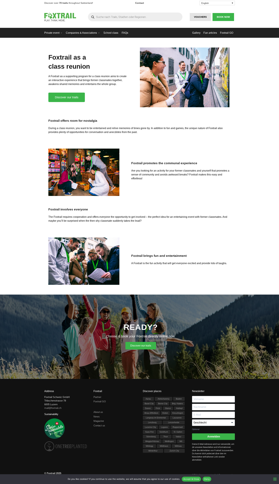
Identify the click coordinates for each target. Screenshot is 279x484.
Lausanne (177, 418)
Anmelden (213, 436)
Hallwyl (179, 408)
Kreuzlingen (177, 413)
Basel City (149, 403)
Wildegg (149, 446)
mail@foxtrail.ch (52, 408)
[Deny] (275, 479)
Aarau (148, 399)
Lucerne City (150, 427)
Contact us (99, 425)
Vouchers (200, 17)
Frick (158, 408)
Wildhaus (164, 446)
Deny (207, 479)
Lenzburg (152, 422)
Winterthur (152, 451)
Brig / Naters (177, 403)
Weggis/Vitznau (152, 441)
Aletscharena (163, 399)
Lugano (164, 427)
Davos (148, 408)
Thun (165, 437)
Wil (180, 441)
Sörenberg (151, 437)
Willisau (178, 446)
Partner (97, 397)
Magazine (98, 421)
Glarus (168, 408)
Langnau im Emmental (156, 418)
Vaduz (178, 437)
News (96, 416)
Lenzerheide (173, 422)
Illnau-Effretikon (151, 413)
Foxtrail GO (99, 401)
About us (98, 412)
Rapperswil (178, 427)
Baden (179, 399)
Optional (196, 429)
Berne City (162, 403)
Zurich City (174, 451)
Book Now (223, 17)
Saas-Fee (149, 432)
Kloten (165, 413)
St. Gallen (178, 432)
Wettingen (169, 441)
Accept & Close (191, 479)
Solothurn (163, 432)
